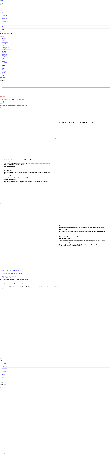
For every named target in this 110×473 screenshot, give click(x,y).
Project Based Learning (5, 63)
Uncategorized (4, 74)
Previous (1, 102)
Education (3, 45)
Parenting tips (3, 61)
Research (3, 64)
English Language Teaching (5, 47)
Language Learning (4, 55)
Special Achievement (6, 366)
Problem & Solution (6, 21)
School (3, 66)
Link (2, 26)
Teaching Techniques (4, 71)
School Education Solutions (4, 1)
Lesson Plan (3, 57)
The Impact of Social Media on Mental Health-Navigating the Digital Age (12, 273)
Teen (2, 73)
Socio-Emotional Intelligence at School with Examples (9, 277)
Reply (2, 288)
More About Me (5, 15)
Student (3, 68)
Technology (3, 72)
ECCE (3, 44)
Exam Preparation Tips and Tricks (6, 49)
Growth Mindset (4, 51)
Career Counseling (4, 40)
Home (2, 12)
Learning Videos (5, 369)
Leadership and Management (6, 56)
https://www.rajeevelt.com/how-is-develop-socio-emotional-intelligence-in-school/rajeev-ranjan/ (13, 271)
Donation (3, 29)
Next (4, 102)
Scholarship (3, 65)
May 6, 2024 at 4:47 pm (32, 284)
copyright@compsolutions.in (4, 453)
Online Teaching (4, 60)
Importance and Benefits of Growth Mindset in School (9, 276)
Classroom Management (5, 42)
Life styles (3, 59)
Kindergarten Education (5, 54)
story (2, 67)
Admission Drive (4, 38)
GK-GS (3, 50)
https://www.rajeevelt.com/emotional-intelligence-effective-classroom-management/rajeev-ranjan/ (14, 279)
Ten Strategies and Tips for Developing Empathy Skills (9, 274)
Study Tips (3, 69)
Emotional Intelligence (5, 46)
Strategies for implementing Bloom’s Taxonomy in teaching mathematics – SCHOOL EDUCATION (15, 284)
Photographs (3, 24)
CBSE (2, 41)
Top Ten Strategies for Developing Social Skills (13, 105)
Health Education (4, 52)
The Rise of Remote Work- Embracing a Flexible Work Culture (10, 270)
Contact (3, 27)
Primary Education (4, 62)
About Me (4, 13)
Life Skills (3, 58)
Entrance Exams (4, 48)
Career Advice (4, 39)
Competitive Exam (4, 43)
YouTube (3, 75)
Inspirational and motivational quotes (7, 53)
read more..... (24, 99)
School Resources (4, 18)
